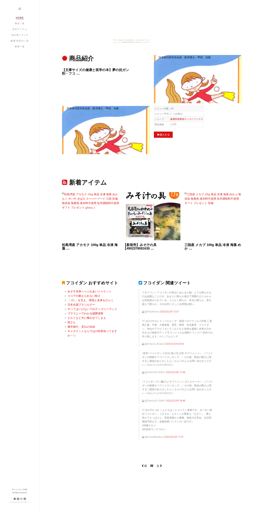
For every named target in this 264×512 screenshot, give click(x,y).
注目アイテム (19, 29)
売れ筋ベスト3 (20, 35)
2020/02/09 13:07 (169, 311)
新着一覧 (20, 46)
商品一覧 (20, 23)
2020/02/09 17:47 (173, 437)
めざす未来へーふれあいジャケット (90, 291)
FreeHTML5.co (24, 502)
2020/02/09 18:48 (175, 400)
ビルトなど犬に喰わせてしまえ (87, 318)
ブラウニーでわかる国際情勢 (85, 313)
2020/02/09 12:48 (175, 372)
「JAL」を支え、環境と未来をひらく (91, 300)
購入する (164, 134)
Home (20, 17)
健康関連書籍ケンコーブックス (186, 119)
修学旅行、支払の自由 (81, 326)
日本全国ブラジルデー (81, 304)
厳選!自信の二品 (20, 41)
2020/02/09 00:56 (174, 344)
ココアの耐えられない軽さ (84, 295)
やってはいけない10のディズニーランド (92, 309)
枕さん (72, 322)
